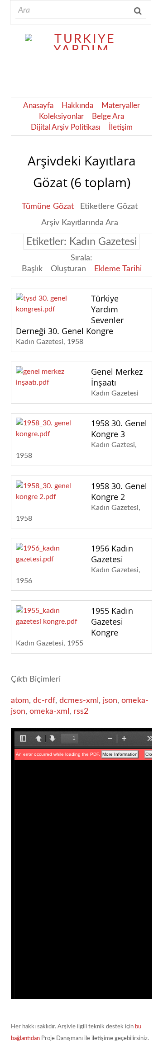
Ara (138, 11)
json (110, 701)
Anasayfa (38, 105)
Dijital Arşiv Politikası (66, 127)
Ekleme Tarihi (118, 269)
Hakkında (77, 105)
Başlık (32, 269)
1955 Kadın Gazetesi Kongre (112, 621)
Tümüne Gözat (48, 207)
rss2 (80, 711)
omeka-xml (49, 711)
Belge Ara (108, 116)
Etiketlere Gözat (109, 207)
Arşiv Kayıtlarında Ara (79, 223)
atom (20, 701)
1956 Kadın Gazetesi (112, 554)
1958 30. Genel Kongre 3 (119, 428)
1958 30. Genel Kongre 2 (119, 491)
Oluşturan (68, 269)
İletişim (121, 127)
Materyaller (120, 105)
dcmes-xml (79, 701)
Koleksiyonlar (61, 116)
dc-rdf (44, 701)
